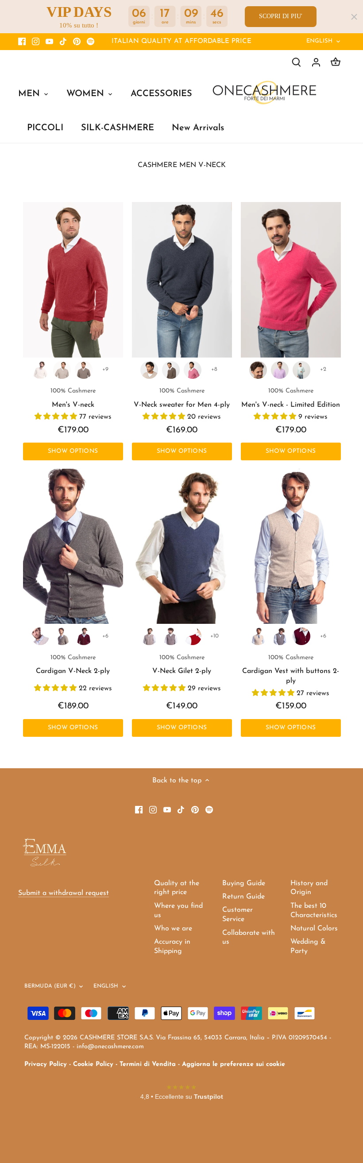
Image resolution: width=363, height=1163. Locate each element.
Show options (73, 451)
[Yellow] (258, 370)
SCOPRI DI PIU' (280, 16)
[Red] (192, 636)
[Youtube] (49, 42)
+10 (214, 636)
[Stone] (62, 636)
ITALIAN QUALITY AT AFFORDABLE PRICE (181, 41)
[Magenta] (192, 370)
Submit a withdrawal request (63, 893)
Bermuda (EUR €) (50, 986)
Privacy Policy (45, 1064)
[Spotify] (90, 42)
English (319, 41)
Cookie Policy (93, 1064)
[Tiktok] (63, 42)
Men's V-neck (73, 398)
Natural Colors (314, 928)
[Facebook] (22, 42)
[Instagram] (35, 42)
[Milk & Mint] (301, 370)
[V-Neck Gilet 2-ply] (182, 546)
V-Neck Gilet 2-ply (181, 664)
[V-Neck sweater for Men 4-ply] (182, 279)
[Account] (316, 62)
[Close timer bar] (354, 16)
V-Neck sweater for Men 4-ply (182, 398)
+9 (105, 369)
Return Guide (243, 896)
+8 (214, 369)
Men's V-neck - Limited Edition (290, 398)
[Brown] (171, 370)
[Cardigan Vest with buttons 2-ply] (291, 546)
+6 (105, 636)
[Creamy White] (40, 370)
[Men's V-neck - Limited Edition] (291, 279)
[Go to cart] (335, 62)
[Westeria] (280, 370)
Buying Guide (243, 883)
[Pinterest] (77, 42)
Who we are (173, 928)
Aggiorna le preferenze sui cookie (233, 1064)
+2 (323, 369)
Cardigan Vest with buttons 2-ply (290, 669)
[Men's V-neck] (73, 279)
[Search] (296, 62)
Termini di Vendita (148, 1064)
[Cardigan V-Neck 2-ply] (73, 546)
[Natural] (84, 370)
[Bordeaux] (84, 636)
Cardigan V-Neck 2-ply (73, 664)
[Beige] (62, 370)
